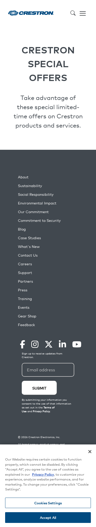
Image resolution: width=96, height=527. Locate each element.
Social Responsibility (36, 194)
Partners (25, 281)
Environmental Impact (37, 203)
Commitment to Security (39, 220)
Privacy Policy (43, 474)
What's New (29, 246)
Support (25, 272)
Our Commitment (33, 212)
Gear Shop (27, 316)
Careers (25, 264)
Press (22, 290)
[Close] (89, 451)
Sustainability (30, 186)
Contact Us (28, 255)
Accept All (48, 517)
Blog (22, 229)
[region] (48, 485)
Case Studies (29, 238)
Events (23, 307)
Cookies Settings (48, 503)
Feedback (26, 325)
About (23, 177)
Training (25, 298)
